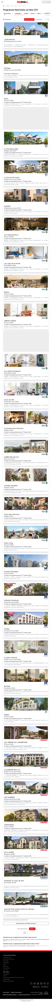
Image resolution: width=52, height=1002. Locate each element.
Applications (5, 966)
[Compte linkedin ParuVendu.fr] (34, 983)
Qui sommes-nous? (7, 957)
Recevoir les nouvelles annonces (27, 923)
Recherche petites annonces (10, 994)
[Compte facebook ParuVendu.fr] (38, 983)
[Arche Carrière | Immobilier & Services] (46, 993)
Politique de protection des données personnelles (13, 977)
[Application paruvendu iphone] (36, 987)
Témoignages (6, 962)
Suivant (31, 928)
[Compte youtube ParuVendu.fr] (48, 983)
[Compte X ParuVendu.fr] (31, 983)
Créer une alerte (30, 19)
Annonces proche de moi (24, 994)
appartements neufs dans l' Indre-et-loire (14, 940)
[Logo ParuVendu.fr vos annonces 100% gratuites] (22, 3)
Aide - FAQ (5, 969)
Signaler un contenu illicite (8, 981)
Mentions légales (6, 979)
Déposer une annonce (16, 992)
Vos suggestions (6, 973)
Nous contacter (6, 968)
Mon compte (6, 992)
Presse (4, 964)
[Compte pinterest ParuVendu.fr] (44, 983)
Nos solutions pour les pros (8, 959)
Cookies (4, 975)
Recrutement (5, 960)
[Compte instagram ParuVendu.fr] (41, 983)
